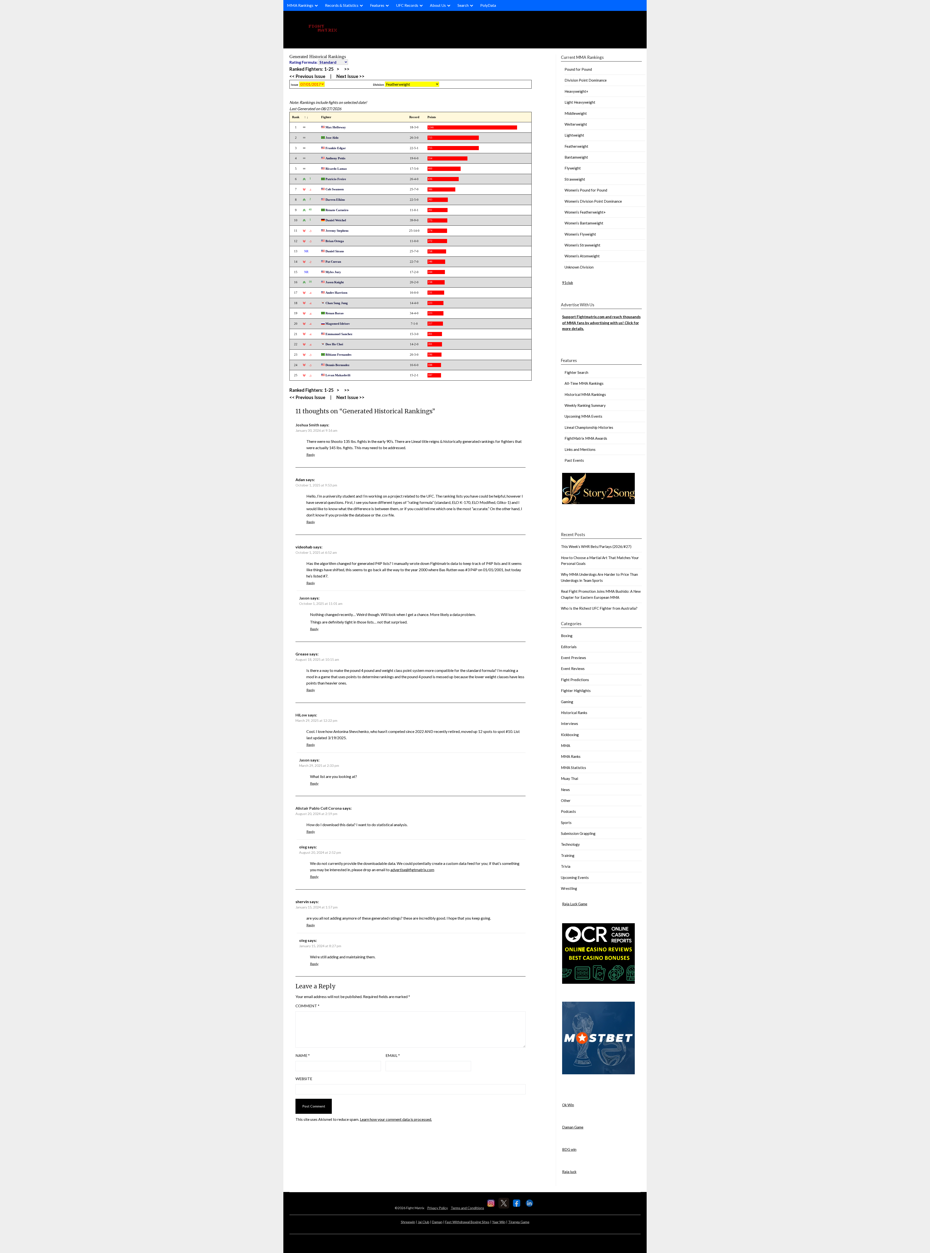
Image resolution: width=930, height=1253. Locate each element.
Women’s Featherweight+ (585, 212)
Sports (566, 822)
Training (567, 855)
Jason (304, 598)
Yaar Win (498, 1222)
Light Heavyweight (580, 102)
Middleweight (576, 113)
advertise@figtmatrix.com (412, 869)
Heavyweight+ (576, 91)
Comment (307, 1005)
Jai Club (423, 1222)
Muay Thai (569, 778)
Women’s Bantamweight (584, 223)
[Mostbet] (598, 1073)
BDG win (569, 1149)
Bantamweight (576, 157)
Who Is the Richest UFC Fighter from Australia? (599, 608)
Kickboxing (570, 734)
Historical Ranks (574, 712)
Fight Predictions (575, 679)
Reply (310, 455)
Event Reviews (573, 668)
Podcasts (568, 811)
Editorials (569, 647)
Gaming (567, 702)
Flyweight (573, 168)
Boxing (567, 635)
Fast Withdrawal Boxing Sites (467, 1222)
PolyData (488, 5)
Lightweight (574, 135)
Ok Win (568, 1105)
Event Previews (573, 657)
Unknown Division (579, 267)
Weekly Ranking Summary (585, 405)
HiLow (301, 715)
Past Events (574, 460)
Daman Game (572, 1127)
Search (463, 5)
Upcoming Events (575, 877)
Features (377, 5)
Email (393, 1055)
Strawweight (575, 179)
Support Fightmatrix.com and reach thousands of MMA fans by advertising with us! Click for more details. (601, 323)
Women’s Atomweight (582, 256)
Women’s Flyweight (580, 234)
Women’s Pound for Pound (586, 190)
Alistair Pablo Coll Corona (318, 808)
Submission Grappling (578, 833)
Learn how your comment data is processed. (396, 1119)
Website (303, 1078)
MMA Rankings (300, 5)
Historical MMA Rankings (585, 394)
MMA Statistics (573, 767)
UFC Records (407, 5)
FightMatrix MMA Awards (586, 438)
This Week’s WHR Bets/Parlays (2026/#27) (596, 546)
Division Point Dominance (586, 80)
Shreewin (408, 1222)
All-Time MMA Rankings (584, 383)
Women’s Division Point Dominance (593, 201)
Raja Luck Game (574, 904)
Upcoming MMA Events (583, 416)
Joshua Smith (307, 425)
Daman (437, 1222)
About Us (438, 5)
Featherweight (576, 146)
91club (567, 282)
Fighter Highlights (576, 690)
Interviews (569, 723)
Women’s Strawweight (582, 245)
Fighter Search (576, 372)
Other (566, 800)
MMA (565, 745)
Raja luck (569, 1171)
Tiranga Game (518, 1222)
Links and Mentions (580, 449)
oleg (303, 847)
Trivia (565, 866)
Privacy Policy (437, 1208)
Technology (570, 844)
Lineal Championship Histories (589, 427)
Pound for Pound (578, 69)
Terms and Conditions (467, 1208)
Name (302, 1055)
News (565, 789)
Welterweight (576, 124)
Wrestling (569, 888)
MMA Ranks (571, 756)
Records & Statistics (341, 5)
